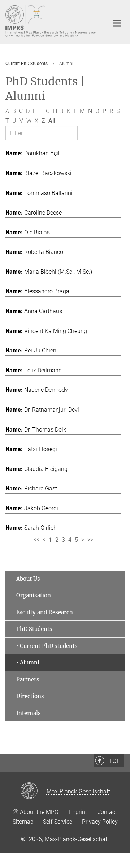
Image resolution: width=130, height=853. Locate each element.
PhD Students (34, 628)
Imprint (78, 812)
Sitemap (23, 821)
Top (114, 761)
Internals (28, 713)
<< (36, 539)
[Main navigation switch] (117, 23)
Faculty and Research (44, 612)
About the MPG (39, 812)
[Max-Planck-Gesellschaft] (33, 791)
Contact (107, 812)
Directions (30, 696)
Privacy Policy (100, 821)
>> (90, 539)
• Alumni (27, 662)
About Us (28, 578)
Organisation (33, 595)
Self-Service (57, 821)
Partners (27, 679)
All (51, 120)
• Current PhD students (47, 645)
